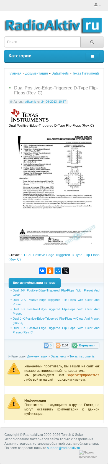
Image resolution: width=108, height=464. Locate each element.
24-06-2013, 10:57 (53, 101)
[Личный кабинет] (97, 5)
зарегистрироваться (83, 375)
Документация (37, 356)
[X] (65, 270)
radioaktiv (30, 101)
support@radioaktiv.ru (63, 448)
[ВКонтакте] (42, 270)
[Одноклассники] (50, 270)
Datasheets (58, 356)
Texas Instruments (82, 356)
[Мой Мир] (58, 270)
